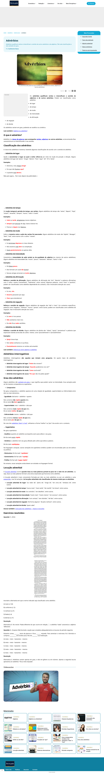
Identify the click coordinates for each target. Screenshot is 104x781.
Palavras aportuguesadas (89, 50)
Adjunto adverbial (87, 43)
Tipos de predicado (87, 40)
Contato (34, 769)
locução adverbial (11, 472)
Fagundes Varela (87, 36)
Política (17, 769)
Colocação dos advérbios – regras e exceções (29, 509)
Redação (41, 3)
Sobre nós (8, 769)
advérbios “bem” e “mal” (19, 423)
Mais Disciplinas (71, 3)
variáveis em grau (24, 382)
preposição (7, 479)
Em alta (60, 3)
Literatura (51, 3)
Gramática (31, 3)
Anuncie (26, 769)
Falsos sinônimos (87, 47)
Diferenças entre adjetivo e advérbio (25, 350)
